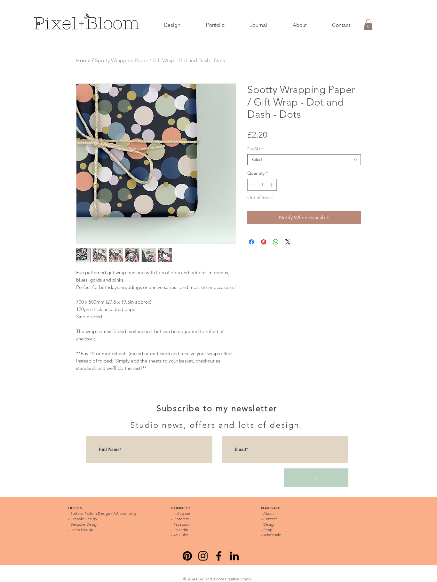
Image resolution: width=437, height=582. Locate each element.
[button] (368, 24)
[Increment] (272, 184)
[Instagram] (203, 556)
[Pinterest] (187, 556)
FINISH (255, 149)
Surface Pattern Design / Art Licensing (103, 513)
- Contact (269, 518)
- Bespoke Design (83, 524)
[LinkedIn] (234, 556)
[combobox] (304, 159)
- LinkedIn (179, 529)
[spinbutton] (262, 184)
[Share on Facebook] (251, 242)
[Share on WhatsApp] (276, 242)
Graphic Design (83, 518)
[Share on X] (288, 242)
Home (83, 60)
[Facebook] (218, 556)
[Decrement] (252, 184)
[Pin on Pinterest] (263, 242)
